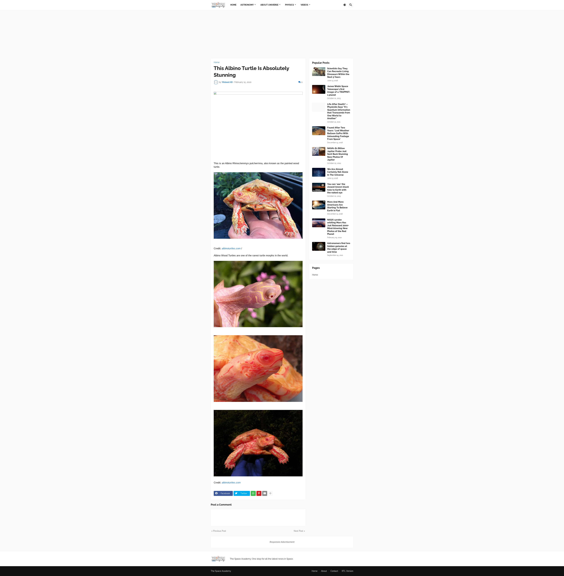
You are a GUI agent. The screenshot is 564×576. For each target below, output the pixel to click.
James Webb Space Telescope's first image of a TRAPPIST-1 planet (338, 90)
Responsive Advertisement (282, 542)
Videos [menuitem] (304, 5)
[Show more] (270, 493)
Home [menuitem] (233, 5)
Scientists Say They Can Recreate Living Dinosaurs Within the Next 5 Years (338, 72)
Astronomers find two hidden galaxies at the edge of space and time (338, 247)
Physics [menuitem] (289, 5)
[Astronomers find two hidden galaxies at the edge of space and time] (318, 246)
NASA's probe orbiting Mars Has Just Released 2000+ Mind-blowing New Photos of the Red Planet (338, 226)
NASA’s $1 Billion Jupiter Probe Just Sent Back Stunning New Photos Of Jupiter (337, 154)
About (324, 571)
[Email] (264, 493)
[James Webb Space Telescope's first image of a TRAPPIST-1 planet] (318, 89)
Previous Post (219, 531)
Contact (334, 571)
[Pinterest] (258, 493)
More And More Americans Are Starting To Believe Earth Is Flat (337, 206)
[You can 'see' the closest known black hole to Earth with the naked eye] (318, 187)
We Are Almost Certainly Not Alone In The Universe (337, 172)
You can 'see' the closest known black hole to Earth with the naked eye (338, 188)
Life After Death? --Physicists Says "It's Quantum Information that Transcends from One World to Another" (338, 111)
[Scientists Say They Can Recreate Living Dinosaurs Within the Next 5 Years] (318, 71)
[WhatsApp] (253, 493)
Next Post (298, 531)
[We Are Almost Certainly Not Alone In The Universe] (318, 172)
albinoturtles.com (231, 248)
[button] (344, 4)
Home (216, 62)
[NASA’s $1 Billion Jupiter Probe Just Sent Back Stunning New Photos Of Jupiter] (318, 151)
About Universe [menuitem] (269, 5)
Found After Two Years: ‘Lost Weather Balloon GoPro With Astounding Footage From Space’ (338, 133)
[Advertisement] (282, 34)
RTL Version (347, 571)
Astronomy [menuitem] (247, 5)
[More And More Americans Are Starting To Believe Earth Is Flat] (318, 205)
